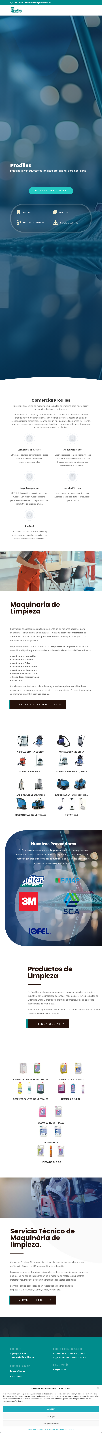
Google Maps (59, 1369)
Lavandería (51, 1142)
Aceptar (51, 1408)
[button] (98, 1388)
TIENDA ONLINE (48, 1023)
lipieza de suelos (51, 1162)
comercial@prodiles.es (23, 1357)
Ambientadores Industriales (30, 1079)
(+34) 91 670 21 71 (20, 1353)
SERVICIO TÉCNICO (33, 1300)
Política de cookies (35, 1429)
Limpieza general (71, 1099)
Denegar (51, 1416)
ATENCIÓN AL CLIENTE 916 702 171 (52, 191)
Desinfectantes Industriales (30, 1099)
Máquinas (65, 212)
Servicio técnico (69, 222)
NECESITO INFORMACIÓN (38, 704)
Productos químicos (34, 222)
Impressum (69, 1429)
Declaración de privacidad (54, 1429)
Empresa (28, 212)
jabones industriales (51, 1122)
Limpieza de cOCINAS (71, 1079)
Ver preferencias (51, 1423)
